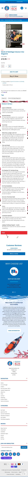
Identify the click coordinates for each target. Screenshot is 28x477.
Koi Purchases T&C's (5, 388)
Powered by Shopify (16, 470)
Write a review (14, 254)
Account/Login (4, 384)
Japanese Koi (4, 412)
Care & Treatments (5, 413)
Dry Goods (3, 417)
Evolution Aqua (4, 433)
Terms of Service (5, 401)
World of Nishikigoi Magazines (14, 98)
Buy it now (14, 76)
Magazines (4, 98)
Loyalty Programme (5, 390)
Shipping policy (22, 472)
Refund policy (7, 472)
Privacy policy (23, 469)
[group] (14, 15)
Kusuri (2, 435)
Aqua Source (4, 428)
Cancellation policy (19, 474)
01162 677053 (20, 1)
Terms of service (14, 472)
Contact (2, 395)
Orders (2, 386)
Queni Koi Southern (8, 470)
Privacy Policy (4, 399)
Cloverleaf (3, 430)
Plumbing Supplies (5, 419)
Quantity (3, 62)
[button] (22, 8)
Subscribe (24, 447)
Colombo (3, 431)
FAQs (2, 394)
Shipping (3, 397)
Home (2, 20)
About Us (3, 392)
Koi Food (3, 410)
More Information (14, 330)
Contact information (10, 474)
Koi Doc (2, 439)
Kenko (2, 437)
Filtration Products (5, 415)
